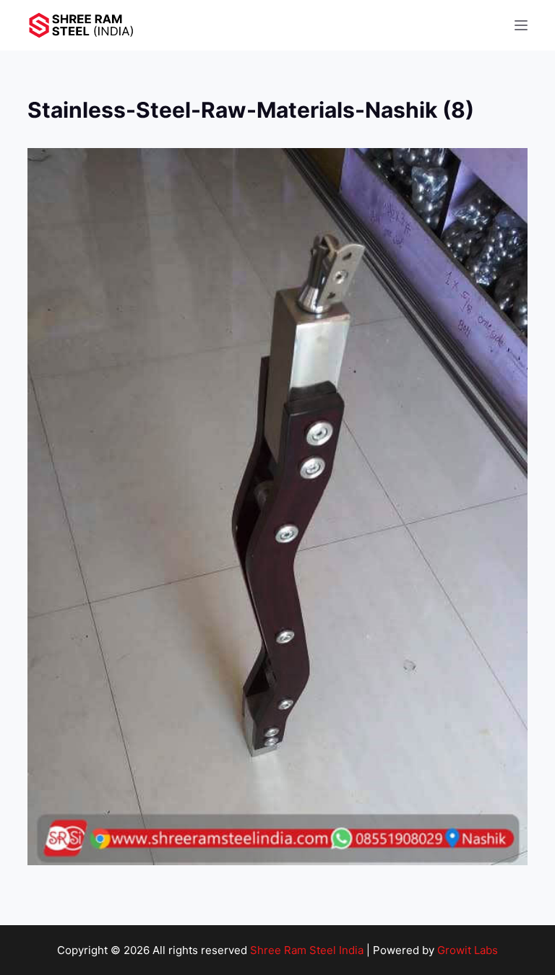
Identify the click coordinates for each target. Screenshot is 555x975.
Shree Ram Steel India (306, 950)
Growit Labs (467, 950)
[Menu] (521, 25)
